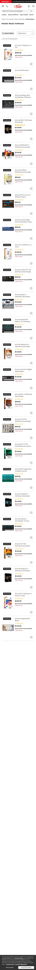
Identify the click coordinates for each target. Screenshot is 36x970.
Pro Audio (10, 19)
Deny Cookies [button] (10, 967)
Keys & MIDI (24, 15)
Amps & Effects (13, 15)
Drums (31, 15)
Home (3, 19)
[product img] (8, 54)
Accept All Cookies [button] (26, 967)
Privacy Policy (19, 958)
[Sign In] (29, 6)
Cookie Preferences (21, 964)
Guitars (4, 15)
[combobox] (26, 33)
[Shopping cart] (33, 6)
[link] (24, 46)
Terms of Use (10, 964)
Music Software (19, 19)
